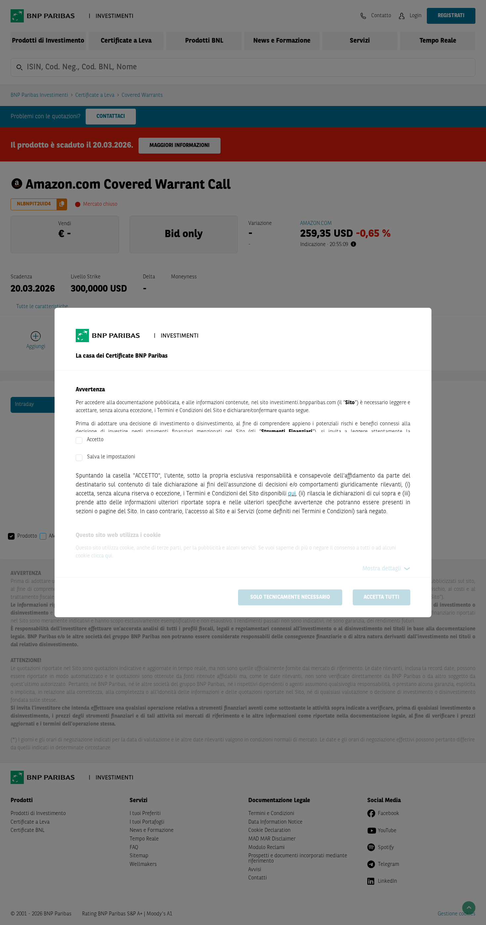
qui (292, 494)
